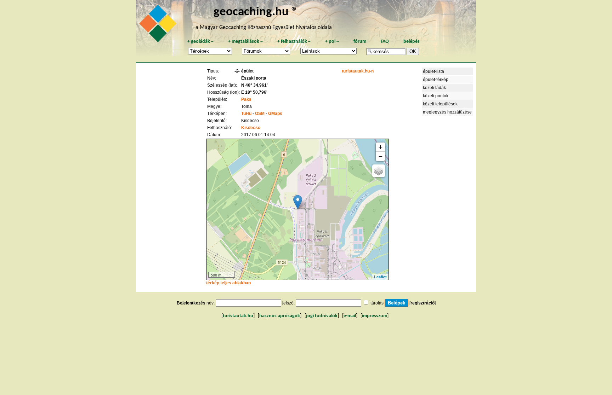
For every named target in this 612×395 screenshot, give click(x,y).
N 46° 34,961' (254, 85)
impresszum (374, 316)
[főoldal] (159, 25)
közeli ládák (434, 87)
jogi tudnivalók (322, 316)
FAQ (385, 41)
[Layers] (378, 170)
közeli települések (440, 103)
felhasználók (294, 41)
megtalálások (245, 41)
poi (332, 41)
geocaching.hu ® (256, 12)
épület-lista (433, 71)
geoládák (200, 41)
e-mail (350, 316)
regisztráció (422, 303)
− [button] (380, 156)
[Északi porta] (297, 202)
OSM (260, 113)
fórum (359, 41)
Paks (246, 99)
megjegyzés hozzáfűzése (447, 112)
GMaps (275, 113)
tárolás (377, 303)
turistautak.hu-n (358, 71)
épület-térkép (435, 79)
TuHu (246, 113)
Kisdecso (250, 127)
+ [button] (380, 147)
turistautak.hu (238, 316)
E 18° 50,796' (254, 92)
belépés (411, 41)
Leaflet (380, 276)
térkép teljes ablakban (228, 282)
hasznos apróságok (279, 316)
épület (247, 71)
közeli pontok (435, 95)
